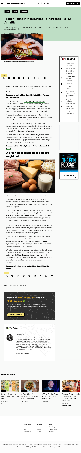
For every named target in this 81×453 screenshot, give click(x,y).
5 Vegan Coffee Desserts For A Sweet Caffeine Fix (70, 101)
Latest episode (70, 175)
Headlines (65, 391)
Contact (25, 427)
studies (8, 260)
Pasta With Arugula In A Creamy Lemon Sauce (70, 78)
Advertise (39, 431)
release (9, 131)
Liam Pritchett (10, 34)
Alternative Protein (48, 391)
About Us (38, 427)
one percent (33, 115)
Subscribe (39, 429)
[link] (43, 3)
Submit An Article (27, 431)
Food (7, 11)
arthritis (21, 252)
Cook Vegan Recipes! (16, 314)
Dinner (24, 391)
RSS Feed (51, 431)
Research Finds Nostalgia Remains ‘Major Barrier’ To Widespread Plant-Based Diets (71, 397)
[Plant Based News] (2, 3)
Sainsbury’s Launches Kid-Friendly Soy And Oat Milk (70, 86)
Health (15, 11)
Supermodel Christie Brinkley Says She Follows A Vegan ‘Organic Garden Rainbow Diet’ (71, 111)
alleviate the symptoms (37, 255)
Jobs (25, 429)
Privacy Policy (52, 427)
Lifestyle (24, 11)
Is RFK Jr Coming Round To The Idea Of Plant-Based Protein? (70, 94)
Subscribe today (72, 3)
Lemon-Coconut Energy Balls (70, 64)
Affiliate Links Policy (53, 429)
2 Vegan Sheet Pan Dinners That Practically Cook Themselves (70, 71)
